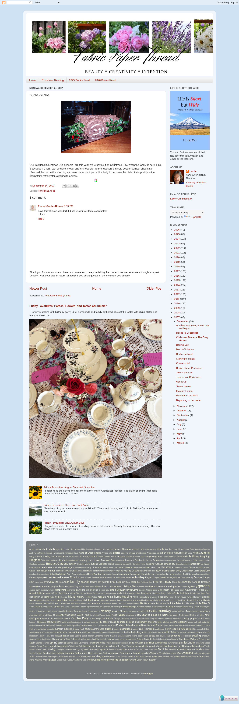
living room (47, 607)
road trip (166, 632)
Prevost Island (189, 625)
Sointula (140, 639)
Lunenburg (84, 607)
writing (133, 660)
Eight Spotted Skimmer (89, 577)
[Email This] (64, 186)
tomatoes (173, 649)
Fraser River (88, 586)
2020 (177, 257)
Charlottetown (79, 567)
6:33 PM (68, 206)
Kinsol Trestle (187, 600)
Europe (198, 577)
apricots (124, 553)
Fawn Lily (120, 582)
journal (126, 600)
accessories (108, 549)
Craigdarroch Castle (190, 571)
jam (106, 600)
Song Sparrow (172, 639)
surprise (32, 646)
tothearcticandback (186, 649)
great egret (106, 593)
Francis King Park (75, 586)
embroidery (138, 577)
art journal (168, 553)
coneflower (87, 571)
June (180, 429)
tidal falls (118, 649)
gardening (60, 589)
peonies (121, 622)
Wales (180, 653)
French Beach (116, 586)
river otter (157, 632)
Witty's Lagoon (50, 660)
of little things (95, 619)
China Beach (138, 567)
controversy (109, 571)
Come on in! (183, 363)
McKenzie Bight (70, 611)
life (141, 603)
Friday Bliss (130, 586)
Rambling (149, 629)
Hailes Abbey (128, 593)
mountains (205, 611)
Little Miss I (189, 603)
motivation (195, 611)
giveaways (132, 589)
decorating (123, 574)
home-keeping (123, 596)
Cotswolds (137, 571)
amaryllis (177, 549)
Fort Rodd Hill (43, 586)
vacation (70, 653)
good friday (179, 590)
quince (117, 629)
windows (193, 656)
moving (41, 615)
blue (44, 560)
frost (184, 586)
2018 (177, 266)
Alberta (160, 549)
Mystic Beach (105, 615)
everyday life (51, 582)
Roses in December (187, 332)
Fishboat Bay (146, 582)
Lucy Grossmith (72, 607)
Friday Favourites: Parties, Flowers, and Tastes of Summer (68, 305)
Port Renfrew (100, 625)
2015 (177, 280)
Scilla (145, 636)
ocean (67, 618)
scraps (152, 636)
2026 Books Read (105, 80)
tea (98, 646)
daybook (113, 574)
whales (124, 656)
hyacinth (206, 597)
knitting (204, 600)
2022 (177, 248)
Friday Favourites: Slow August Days (64, 523)
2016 (177, 276)
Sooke (201, 639)
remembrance (60, 632)
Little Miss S (203, 603)
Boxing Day (182, 345)
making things (128, 606)
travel (32, 653)
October (182, 410)
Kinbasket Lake (151, 600)
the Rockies (184, 646)
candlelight (194, 564)
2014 (177, 285)
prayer (166, 625)
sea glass (160, 636)
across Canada (122, 549)
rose (184, 632)
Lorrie (192, 171)
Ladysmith (48, 603)
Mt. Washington (68, 615)
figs (138, 582)
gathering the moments (87, 590)
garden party (34, 590)
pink (195, 622)
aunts (190, 553)
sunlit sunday (187, 642)
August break (180, 553)
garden (204, 586)
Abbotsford (65, 549)
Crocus (39, 574)
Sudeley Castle (136, 643)
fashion (85, 582)
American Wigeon (202, 549)
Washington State (55, 656)
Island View (92, 600)
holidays (102, 597)
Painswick (177, 619)
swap (52, 646)
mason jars (205, 607)
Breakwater (140, 560)
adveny (153, 549)
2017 (177, 271)
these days (198, 646)
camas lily (127, 564)
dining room (171, 574)
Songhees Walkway (188, 639)
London (56, 606)
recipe (185, 628)
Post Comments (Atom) (58, 295)
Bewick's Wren (174, 557)
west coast (116, 656)
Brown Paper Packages (189, 368)
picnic (190, 622)
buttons (94, 564)
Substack (124, 643)
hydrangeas (36, 600)
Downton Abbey (203, 574)
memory (106, 610)
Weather (87, 656)
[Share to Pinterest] (77, 186)
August (181, 420)
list (168, 603)
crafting (165, 571)
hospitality (163, 597)
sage (72, 636)
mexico (115, 611)
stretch (108, 643)
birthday (194, 556)
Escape (185, 577)
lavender (70, 603)
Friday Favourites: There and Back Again (66, 505)
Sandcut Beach (117, 636)
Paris (38, 622)
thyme (111, 649)
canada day (169, 564)
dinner (180, 574)
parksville (51, 622)
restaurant (86, 632)
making (117, 607)
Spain (32, 643)
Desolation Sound (138, 574)
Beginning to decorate (188, 400)
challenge (60, 567)
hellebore (184, 593)
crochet (32, 574)
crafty (178, 571)
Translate (196, 217)
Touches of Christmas (188, 377)
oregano (153, 619)
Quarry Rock (79, 629)
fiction (133, 582)
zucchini (153, 660)
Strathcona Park (86, 643)
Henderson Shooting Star (41, 597)
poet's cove (68, 625)
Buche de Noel (184, 354)
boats (90, 560)
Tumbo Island (49, 653)
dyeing (40, 577)
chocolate (155, 567)
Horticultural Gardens (148, 597)
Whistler (148, 656)
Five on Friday (162, 581)
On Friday (107, 618)
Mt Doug (57, 615)
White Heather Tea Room (168, 656)
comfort (59, 571)
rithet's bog (135, 632)
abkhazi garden (86, 549)
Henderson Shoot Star (200, 593)
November (183, 406)
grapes (49, 593)
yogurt (145, 660)
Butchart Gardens (57, 563)
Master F (33, 611)
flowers (186, 581)
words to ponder (120, 659)
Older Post (154, 288)
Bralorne (121, 560)
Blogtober (35, 559)
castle (37, 567)
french (105, 586)
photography (180, 622)
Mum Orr (81, 615)
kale (134, 600)
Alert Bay (169, 549)
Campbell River (139, 564)
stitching (62, 643)
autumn (205, 552)
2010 (177, 303)
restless (94, 632)
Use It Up (181, 381)
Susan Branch (43, 646)
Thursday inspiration (99, 649)
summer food (161, 643)
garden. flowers (48, 590)
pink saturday (204, 622)
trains (207, 649)
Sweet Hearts (183, 386)
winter (200, 656)
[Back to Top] (228, 698)
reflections (49, 632)
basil (76, 557)
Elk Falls (116, 577)
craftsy (172, 571)
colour (51, 570)
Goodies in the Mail (187, 395)
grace (207, 590)
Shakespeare (35, 639)
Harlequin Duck (159, 593)
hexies (64, 597)
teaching (139, 646)
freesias (98, 586)
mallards (140, 607)
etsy (191, 577)
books (97, 560)
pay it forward (84, 622)
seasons (175, 635)
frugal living (191, 586)
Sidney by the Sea (61, 639)
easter (65, 577)
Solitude (148, 639)
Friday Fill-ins (143, 586)
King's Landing (174, 600)
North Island (184, 615)
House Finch (174, 597)
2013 (177, 289)
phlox (160, 622)
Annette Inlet (107, 553)
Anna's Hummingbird (55, 553)
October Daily (80, 618)
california (118, 564)
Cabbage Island (106, 564)
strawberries (99, 643)
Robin (173, 632)
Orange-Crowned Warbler (125, 619)
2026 (177, 229)
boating (83, 560)
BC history (84, 556)
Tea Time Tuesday (126, 646)
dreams (33, 577)
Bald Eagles (56, 557)
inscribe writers (49, 600)
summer (149, 642)
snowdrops (131, 639)
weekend (106, 656)
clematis (206, 567)
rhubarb (125, 632)
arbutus (132, 553)
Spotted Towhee (42, 643)
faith (66, 582)
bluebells (63, 560)
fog (193, 582)
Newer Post (38, 288)
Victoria (154, 653)
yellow (139, 660)
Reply (41, 219)
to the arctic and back (138, 649)
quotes (136, 629)
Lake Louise (59, 603)
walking (188, 652)
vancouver (114, 653)
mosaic (140, 611)
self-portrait (186, 636)
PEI (100, 622)
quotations (126, 629)
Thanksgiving (169, 646)
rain (141, 629)
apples (116, 552)
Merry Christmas (185, 349)
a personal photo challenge (44, 549)
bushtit (207, 560)
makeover (108, 607)
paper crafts (197, 618)
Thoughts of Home (64, 649)
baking (46, 556)
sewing (196, 635)
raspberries (159, 629)
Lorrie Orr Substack (181, 198)
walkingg (197, 653)
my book (95, 615)
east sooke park (52, 577)
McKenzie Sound (86, 611)
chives (147, 567)
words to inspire (102, 659)
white (154, 656)
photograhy (168, 622)
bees (143, 557)
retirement (102, 632)
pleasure (45, 625)
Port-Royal (110, 625)
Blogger (148, 673)
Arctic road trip (153, 553)
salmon (91, 636)
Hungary (197, 597)
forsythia (33, 586)
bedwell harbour (133, 557)
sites (102, 639)
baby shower (35, 556)
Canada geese (182, 564)
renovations (74, 632)
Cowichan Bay (148, 571)
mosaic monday (158, 610)
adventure (145, 549)
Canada (159, 564)
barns (71, 557)
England (149, 577)
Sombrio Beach (159, 639)
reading (175, 629)
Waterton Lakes (76, 656)
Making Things (184, 391)
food (52, 190)
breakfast (129, 560)
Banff (65, 556)
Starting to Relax (185, 358)
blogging (205, 556)
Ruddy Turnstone (46, 636)
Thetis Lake (40, 649)
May (179, 433)
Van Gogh (103, 653)
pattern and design (70, 622)
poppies (85, 625)
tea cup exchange (108, 646)
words (90, 660)
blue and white (52, 560)
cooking (127, 571)
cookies (119, 571)
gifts (112, 589)
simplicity (95, 639)
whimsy (141, 656)
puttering (68, 629)
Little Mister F (35, 606)
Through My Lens (80, 649)
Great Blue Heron (60, 593)
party (59, 622)
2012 (177, 294)
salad (84, 636)
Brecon (149, 560)
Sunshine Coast (203, 643)
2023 (177, 243)
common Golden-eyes (72, 571)
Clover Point (34, 571)
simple (87, 639)
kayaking (141, 600)
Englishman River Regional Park (168, 577)
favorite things (108, 582)
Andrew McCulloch (37, 553)
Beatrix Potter (110, 557)
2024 (177, 239)
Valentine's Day (84, 653)
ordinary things (143, 619)
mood (128, 611)
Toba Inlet (153, 649)
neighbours (131, 615)
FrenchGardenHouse (50, 206)
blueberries (73, 560)
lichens (136, 603)
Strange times (72, 643)
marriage (170, 606)
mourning (33, 615)
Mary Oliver (193, 606)
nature (121, 614)
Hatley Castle (173, 593)
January (112, 600)
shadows (206, 636)
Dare (69, 574)
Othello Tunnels (165, 619)
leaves (78, 603)
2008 (177, 312)
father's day (95, 582)
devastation (160, 574)
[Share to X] (70, 186)
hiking (72, 596)
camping (150, 564)
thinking (51, 649)
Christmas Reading (53, 80)
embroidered (126, 577)
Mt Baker (48, 615)
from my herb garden (169, 586)
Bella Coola (162, 557)
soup (207, 639)
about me (98, 549)
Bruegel (180, 560)
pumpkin (59, 629)
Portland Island (124, 625)
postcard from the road (144, 625)
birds (185, 556)
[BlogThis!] (67, 186)
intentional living (75, 600)
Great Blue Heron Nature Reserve (85, 593)
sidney (49, 639)
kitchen (197, 600)
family (75, 581)
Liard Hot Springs (125, 603)
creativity (205, 570)
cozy (158, 570)
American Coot (187, 549)
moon (134, 611)
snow (111, 639)
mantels (148, 607)
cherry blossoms (93, 567)
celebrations (47, 567)
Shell (43, 639)
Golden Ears (151, 590)
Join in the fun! (184, 372)
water (66, 656)
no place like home (158, 615)
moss (174, 611)
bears (101, 557)
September (183, 415)
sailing (78, 636)
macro (92, 607)
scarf (140, 636)
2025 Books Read (79, 80)
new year (141, 615)
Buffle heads (198, 560)
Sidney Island (77, 639)
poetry (76, 625)
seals (168, 636)
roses (199, 632)
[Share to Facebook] (74, 186)
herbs (58, 597)
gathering (71, 590)
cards (32, 567)
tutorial (60, 653)
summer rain (173, 643)
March (181, 443)
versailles (145, 653)
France (63, 586)
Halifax (137, 593)
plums (59, 625)
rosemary (191, 632)
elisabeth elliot (106, 577)
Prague (159, 625)
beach (94, 556)
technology (148, 646)
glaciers (142, 590)
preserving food (175, 625)
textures (158, 646)
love (62, 607)
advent (135, 549)
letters (114, 603)
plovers (53, 625)
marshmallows (181, 607)
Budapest (188, 560)
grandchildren (37, 593)
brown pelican (170, 560)
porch (91, 625)
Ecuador (74, 577)
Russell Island (62, 636)
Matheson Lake (44, 611)
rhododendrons (113, 632)
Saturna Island (130, 636)
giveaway (120, 589)
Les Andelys (106, 603)
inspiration (62, 600)
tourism (200, 649)
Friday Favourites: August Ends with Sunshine (69, 487)
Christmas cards (181, 567)
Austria (196, 553)
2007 (177, 317)
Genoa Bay (104, 590)
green (113, 593)
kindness (163, 600)
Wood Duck (62, 660)
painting (185, 618)
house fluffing (186, 597)
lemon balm (86, 603)
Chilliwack (127, 567)
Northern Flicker (197, 615)
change (68, 567)
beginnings (151, 556)
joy (130, 600)
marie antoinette (159, 607)
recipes (192, 629)
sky (105, 639)
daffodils (54, 574)
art (161, 553)
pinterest (33, 625)
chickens (118, 567)
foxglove (54, 586)
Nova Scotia (48, 618)
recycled (201, 629)
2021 (177, 252)
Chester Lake (108, 567)
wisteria (38, 660)
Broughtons (158, 560)
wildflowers (184, 656)
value (95, 653)
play (39, 625)
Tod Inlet (163, 649)
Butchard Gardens (37, 564)
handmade (146, 593)
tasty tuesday (89, 646)
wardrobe (43, 656)
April (179, 438)
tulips (39, 653)
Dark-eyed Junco (79, 574)
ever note (39, 582)
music (88, 615)
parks (43, 622)
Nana (114, 615)
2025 (177, 234)
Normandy (174, 615)
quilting (109, 629)
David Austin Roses (98, 574)
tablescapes (62, 646)
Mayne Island (57, 611)
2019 (177, 262)
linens (163, 603)
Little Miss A (177, 603)
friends (153, 586)
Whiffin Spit (132, 656)
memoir (97, 611)
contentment (98, 571)
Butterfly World (83, 564)
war (37, 656)
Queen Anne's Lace (94, 629)
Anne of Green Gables (90, 553)
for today (205, 582)
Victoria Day (164, 653)
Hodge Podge (91, 597)
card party (205, 564)
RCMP (168, 629)
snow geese (120, 639)
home (110, 596)
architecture (141, 553)
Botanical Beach (109, 560)
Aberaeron (75, 549)
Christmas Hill (195, 567)
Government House (194, 590)
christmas (43, 190)
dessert (150, 574)
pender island (109, 622)
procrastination (40, 629)
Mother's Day (183, 611)
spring (53, 642)
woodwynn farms (75, 660)
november (58, 619)
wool (84, 660)
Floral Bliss (177, 582)
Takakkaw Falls (76, 646)
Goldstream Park (166, 590)
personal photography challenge (141, 622)
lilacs (158, 603)
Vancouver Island (130, 653)
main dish (99, 607)
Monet (123, 611)
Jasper (120, 600)
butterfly (72, 564)
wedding (96, 656)
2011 (177, 299)
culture (46, 574)
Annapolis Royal (71, 553)
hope (135, 597)
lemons (96, 603)
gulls (119, 593)
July (179, 424)
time (125, 649)
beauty (121, 556)
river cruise (147, 632)
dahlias (62, 574)
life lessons (149, 603)
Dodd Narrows (189, 574)
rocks (179, 632)
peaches (94, 622)
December (183, 321)
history (80, 596)
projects (50, 629)
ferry (128, 582)
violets (173, 653)
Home (32, 80)
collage (44, 571)
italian (102, 600)
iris (84, 600)
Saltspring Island (102, 636)
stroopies (116, 643)
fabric (61, 582)
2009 (177, 308)
